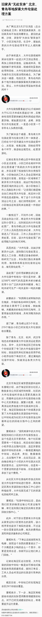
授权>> (20, 609)
